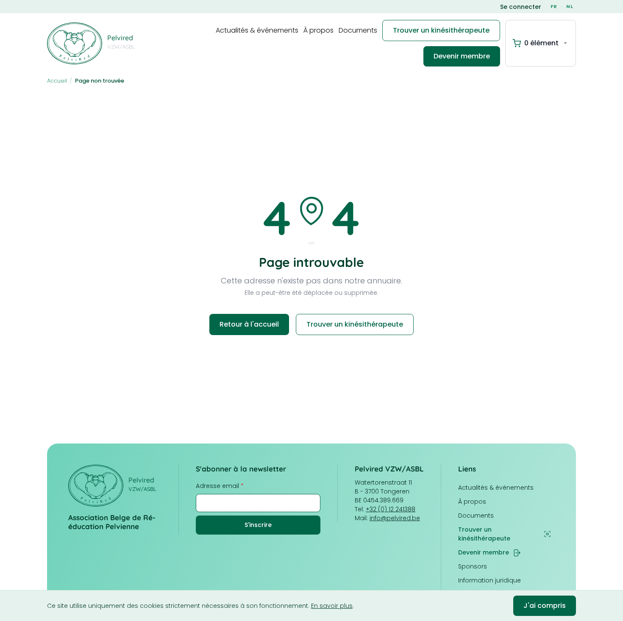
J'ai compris (544, 605)
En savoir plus (332, 606)
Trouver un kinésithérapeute (441, 30)
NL (569, 6)
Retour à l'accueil (249, 324)
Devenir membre (462, 56)
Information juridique (489, 580)
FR (554, 6)
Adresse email (220, 486)
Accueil (57, 81)
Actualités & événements (257, 30)
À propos (318, 30)
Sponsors (472, 566)
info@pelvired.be (395, 518)
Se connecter (520, 7)
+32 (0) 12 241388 (390, 509)
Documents (358, 30)
